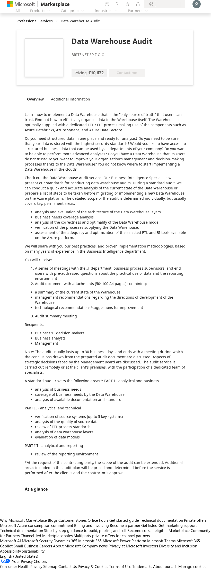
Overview (35, 99)
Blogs (52, 520)
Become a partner (125, 525)
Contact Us (67, 566)
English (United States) (19, 556)
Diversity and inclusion (178, 545)
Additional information (70, 99)
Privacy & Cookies (93, 566)
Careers (45, 545)
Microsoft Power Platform (124, 540)
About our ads (165, 566)
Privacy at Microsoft (125, 545)
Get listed (149, 525)
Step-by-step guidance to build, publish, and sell (85, 530)
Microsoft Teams (161, 540)
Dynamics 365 (65, 540)
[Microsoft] (21, 4)
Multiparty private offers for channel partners (112, 535)
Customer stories (72, 520)
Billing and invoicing (91, 525)
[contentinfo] (57, 21)
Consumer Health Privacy (21, 566)
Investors (150, 545)
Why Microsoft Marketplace (23, 520)
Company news (95, 545)
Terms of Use (120, 566)
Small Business (26, 545)
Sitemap (50, 566)
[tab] (37, 99)
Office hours (98, 520)
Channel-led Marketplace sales (47, 535)
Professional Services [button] (34, 21)
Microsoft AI (10, 540)
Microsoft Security (37, 540)
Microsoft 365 (90, 540)
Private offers (195, 520)
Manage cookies (192, 566)
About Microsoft (67, 545)
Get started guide (124, 520)
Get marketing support (178, 525)
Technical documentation (161, 520)
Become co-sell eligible (147, 530)
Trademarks (142, 566)
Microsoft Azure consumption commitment (37, 525)
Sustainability (33, 551)
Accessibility (10, 551)
